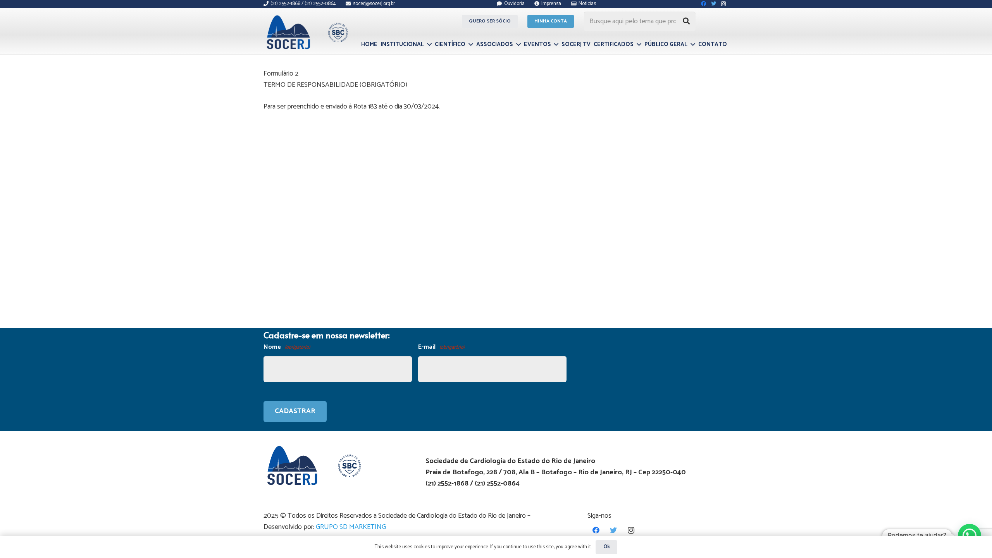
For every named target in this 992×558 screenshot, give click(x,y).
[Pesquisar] (686, 21)
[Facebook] (596, 530)
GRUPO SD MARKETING (351, 527)
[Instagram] (631, 530)
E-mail (441, 347)
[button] (969, 535)
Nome (287, 347)
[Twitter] (613, 530)
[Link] (306, 32)
